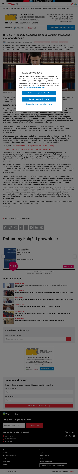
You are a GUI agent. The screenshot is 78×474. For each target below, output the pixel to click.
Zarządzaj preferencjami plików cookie (39, 104)
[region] (39, 88)
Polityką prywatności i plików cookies (34, 87)
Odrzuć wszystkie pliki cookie (39, 99)
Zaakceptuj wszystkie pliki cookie (39, 93)
